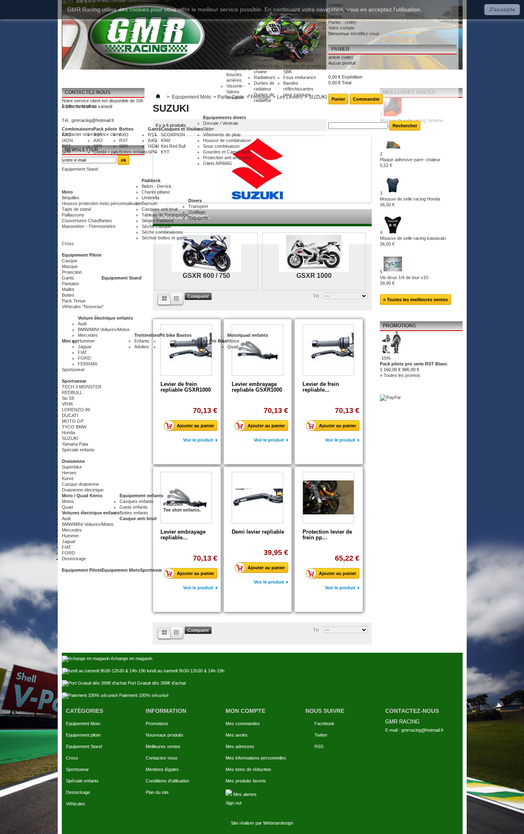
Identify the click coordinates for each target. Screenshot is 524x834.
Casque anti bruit (138, 518)
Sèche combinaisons (162, 232)
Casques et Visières (182, 128)
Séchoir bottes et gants (164, 237)
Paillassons (73, 214)
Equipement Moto (121, 570)
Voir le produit (198, 587)
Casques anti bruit (160, 209)
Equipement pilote (83, 735)
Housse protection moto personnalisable (102, 203)
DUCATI (70, 415)
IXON (67, 140)
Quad (232, 346)
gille (178, 633)
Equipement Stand (122, 277)
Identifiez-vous (364, 33)
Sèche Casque (156, 226)
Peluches (173, 504)
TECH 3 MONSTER (82, 386)
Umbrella (150, 197)
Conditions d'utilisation (167, 780)
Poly (230, 22)
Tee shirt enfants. (182, 509)
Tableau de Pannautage (165, 214)
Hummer (86, 340)
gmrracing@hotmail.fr (422, 730)
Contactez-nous (162, 757)
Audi (82, 323)
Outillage (197, 212)
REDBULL (72, 392)
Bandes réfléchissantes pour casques (298, 89)
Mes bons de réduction (248, 769)
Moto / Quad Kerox (82, 495)
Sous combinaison (221, 146)
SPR (66, 151)
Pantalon (70, 283)
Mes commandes (243, 723)
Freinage (262, 20)
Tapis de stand (76, 209)
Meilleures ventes (163, 746)
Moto (67, 191)
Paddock (151, 180)
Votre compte (341, 27)
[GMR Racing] (144, 35)
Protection (72, 272)
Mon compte (245, 711)
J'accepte (502, 9)
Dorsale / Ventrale (220, 123)
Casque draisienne (80, 484)
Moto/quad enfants (247, 335)
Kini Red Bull (173, 146)
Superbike (72, 466)
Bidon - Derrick (157, 186)
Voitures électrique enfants (91, 512)
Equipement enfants (141, 495)
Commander (366, 99)
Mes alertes (244, 794)
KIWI (165, 140)
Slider (208, 128)
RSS (318, 746)
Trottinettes (146, 335)
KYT (165, 151)
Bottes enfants (133, 151)
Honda (68, 432)
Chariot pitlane (156, 191)
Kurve (68, 478)
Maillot (68, 289)
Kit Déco (291, 25)
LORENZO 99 (76, 409)
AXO (66, 134)
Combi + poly (106, 151)
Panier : (342, 22)
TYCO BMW (74, 426)
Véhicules (75, 803)
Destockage (78, 792)
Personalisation (300, 20)
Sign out (234, 802)
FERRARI (87, 363)
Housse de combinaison (227, 140)
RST (66, 146)
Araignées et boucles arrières (238, 74)
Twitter (321, 735)
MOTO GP (73, 421)
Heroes (69, 472)
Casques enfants (137, 501)
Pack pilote (105, 128)
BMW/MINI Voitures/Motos (104, 329)
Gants (154, 128)
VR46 (67, 403)
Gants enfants (134, 507)
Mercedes (88, 335)
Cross (72, 757)
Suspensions (267, 25)
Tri (315, 629)
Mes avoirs (237, 735)
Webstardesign (278, 822)
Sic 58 (68, 398)
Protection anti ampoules (227, 157)
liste (164, 633)
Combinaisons (77, 128)
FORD (84, 358)
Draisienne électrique (83, 489)
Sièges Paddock (158, 220)
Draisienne (73, 461)
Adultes (141, 346)
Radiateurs (265, 77)
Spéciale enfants (82, 780)
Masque (70, 266)
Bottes (126, 128)
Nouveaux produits (164, 735)
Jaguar (85, 346)
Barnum (149, 203)
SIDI (123, 146)
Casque (69, 260)
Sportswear (74, 381)
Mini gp (70, 340)
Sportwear (151, 570)
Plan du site (157, 792)
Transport (198, 206)
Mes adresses (240, 746)
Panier (340, 49)
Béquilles (70, 197)
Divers (195, 200)
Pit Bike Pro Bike (209, 340)
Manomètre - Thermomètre (88, 226)
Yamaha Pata (75, 444)
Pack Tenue (74, 300)
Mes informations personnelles (256, 757)
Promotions (157, 723)
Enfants (141, 340)
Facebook (324, 723)
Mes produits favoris (246, 780)
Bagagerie (198, 217)
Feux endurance (299, 77)
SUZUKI (70, 438)
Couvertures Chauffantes (87, 220)
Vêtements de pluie (222, 134)
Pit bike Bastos (175, 335)
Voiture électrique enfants (105, 318)
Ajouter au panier (195, 573)
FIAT (82, 352)
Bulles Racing (239, 28)
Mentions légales (162, 769)
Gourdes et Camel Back (227, 151)
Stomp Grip (237, 63)
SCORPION (173, 134)
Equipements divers (224, 117)
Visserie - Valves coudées (235, 91)
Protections (237, 57)
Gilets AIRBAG (217, 163)
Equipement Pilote (82, 254)
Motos (233, 340)
